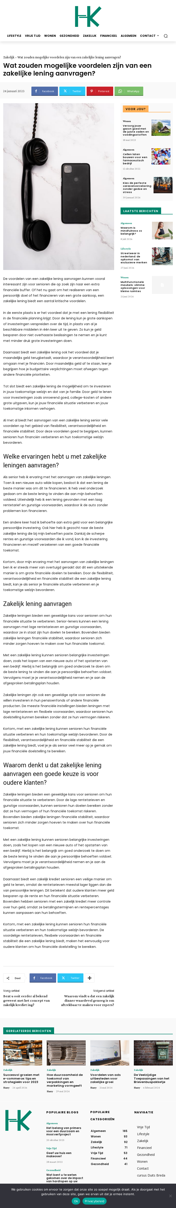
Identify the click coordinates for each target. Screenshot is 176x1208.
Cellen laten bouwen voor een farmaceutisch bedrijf (135, 158)
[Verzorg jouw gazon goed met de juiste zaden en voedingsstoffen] (160, 128)
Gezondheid (53, 1170)
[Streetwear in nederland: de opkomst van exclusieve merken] (162, 256)
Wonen (127, 121)
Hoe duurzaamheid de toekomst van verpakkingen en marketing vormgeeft (65, 1080)
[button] (165, 36)
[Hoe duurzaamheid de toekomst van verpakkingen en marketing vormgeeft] (66, 1053)
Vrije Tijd (51, 1148)
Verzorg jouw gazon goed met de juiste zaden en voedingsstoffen (136, 130)
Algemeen (128, 149)
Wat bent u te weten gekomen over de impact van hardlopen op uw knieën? (64, 1180)
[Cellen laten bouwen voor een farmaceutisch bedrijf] (160, 156)
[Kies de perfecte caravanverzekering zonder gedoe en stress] (163, 185)
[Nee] (170, 1196)
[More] (89, 978)
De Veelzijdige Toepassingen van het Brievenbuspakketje (151, 1078)
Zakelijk (8, 57)
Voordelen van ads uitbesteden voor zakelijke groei (105, 1078)
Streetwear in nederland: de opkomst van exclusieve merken (134, 257)
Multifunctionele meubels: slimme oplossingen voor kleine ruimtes (133, 286)
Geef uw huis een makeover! (59, 1154)
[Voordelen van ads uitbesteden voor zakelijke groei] (109, 1053)
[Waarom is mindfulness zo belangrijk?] (162, 231)
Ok (76, 1201)
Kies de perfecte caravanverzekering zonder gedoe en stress (137, 187)
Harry (6, 1087)
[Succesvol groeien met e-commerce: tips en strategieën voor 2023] (22, 1053)
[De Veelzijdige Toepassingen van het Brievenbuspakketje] (153, 1053)
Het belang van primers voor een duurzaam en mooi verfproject (63, 1131)
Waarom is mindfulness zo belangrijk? (131, 231)
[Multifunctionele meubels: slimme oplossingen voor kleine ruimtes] (162, 285)
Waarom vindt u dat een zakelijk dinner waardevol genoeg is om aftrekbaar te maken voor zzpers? (87, 1000)
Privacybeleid (94, 1201)
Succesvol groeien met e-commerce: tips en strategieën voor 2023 (21, 1078)
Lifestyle (126, 248)
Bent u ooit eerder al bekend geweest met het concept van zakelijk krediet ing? (26, 1000)
